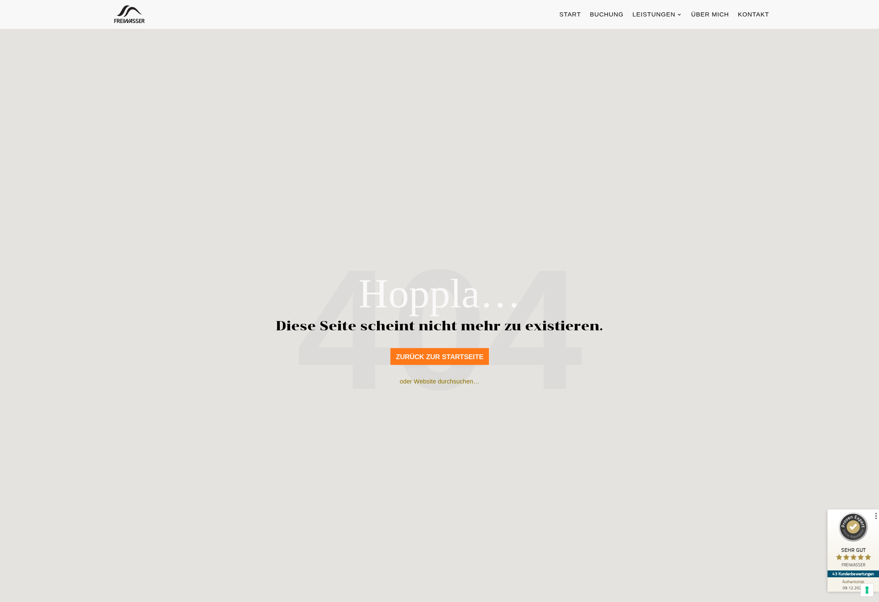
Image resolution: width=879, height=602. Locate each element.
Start (570, 15)
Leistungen (653, 15)
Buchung (607, 15)
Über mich (710, 15)
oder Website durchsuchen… (439, 381)
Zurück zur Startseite (439, 357)
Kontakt (753, 15)
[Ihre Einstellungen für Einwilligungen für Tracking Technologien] (867, 590)
